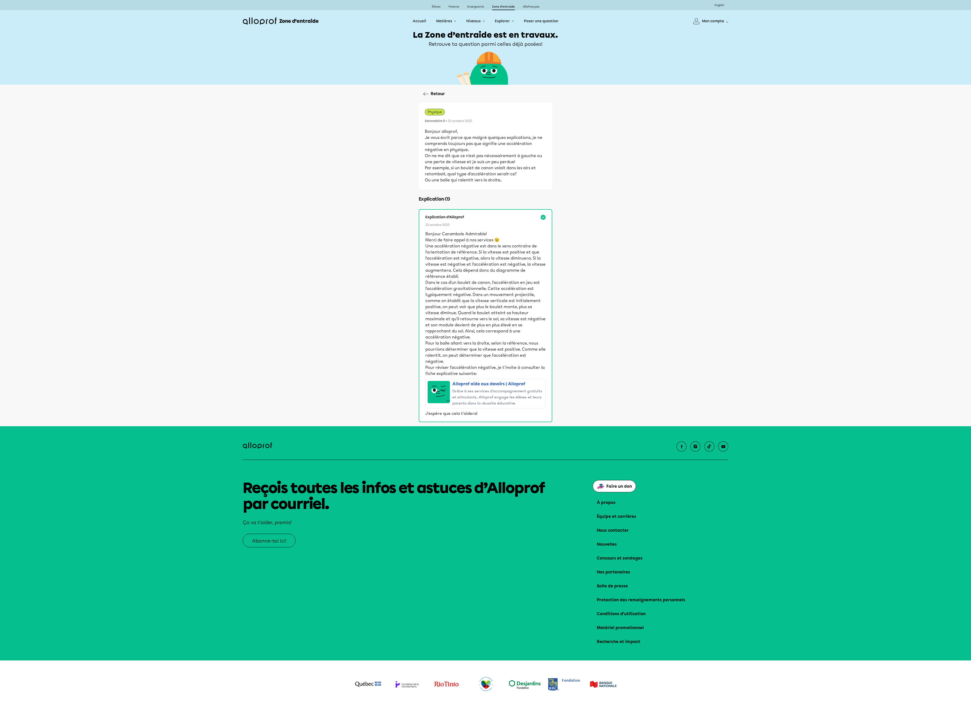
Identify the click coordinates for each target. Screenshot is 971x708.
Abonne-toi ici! (269, 541)
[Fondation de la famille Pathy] (407, 684)
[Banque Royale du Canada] (564, 684)
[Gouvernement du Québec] (368, 684)
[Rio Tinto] (446, 684)
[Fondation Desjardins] (525, 684)
